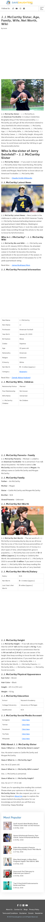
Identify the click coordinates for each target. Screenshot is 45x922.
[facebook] (13, 8)
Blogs (26, 909)
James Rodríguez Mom (21, 265)
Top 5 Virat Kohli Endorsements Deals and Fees (25, 884)
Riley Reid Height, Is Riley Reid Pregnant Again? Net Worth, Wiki (26, 860)
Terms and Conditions (10, 913)
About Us (18, 796)
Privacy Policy (34, 909)
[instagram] (20, 8)
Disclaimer (23, 913)
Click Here (26, 720)
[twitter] (24, 8)
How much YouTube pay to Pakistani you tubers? (23, 872)
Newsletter (39, 913)
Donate (30, 913)
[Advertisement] (22, 54)
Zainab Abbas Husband (21, 378)
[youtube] (17, 8)
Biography (23, 372)
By (4, 28)
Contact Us (18, 909)
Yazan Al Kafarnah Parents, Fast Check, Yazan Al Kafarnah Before (26, 836)
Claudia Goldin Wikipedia (22, 178)
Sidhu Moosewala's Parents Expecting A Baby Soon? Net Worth (27, 848)
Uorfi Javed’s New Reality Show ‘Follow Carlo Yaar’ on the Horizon (26, 824)
